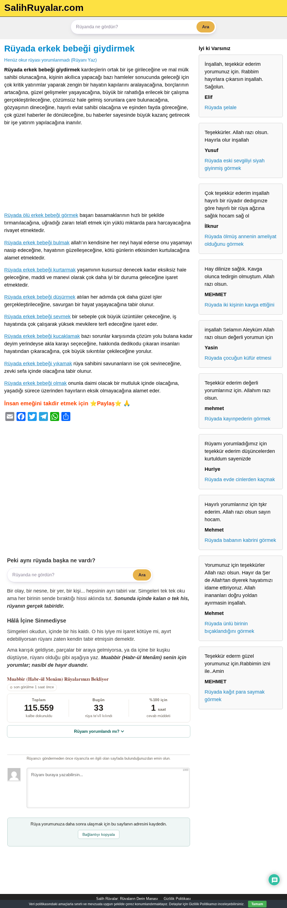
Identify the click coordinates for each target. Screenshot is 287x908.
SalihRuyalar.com (44, 7)
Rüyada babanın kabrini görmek (240, 540)
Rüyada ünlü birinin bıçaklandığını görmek (229, 627)
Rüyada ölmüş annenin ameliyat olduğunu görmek (240, 240)
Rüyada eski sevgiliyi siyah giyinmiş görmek (235, 164)
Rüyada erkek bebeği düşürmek (39, 297)
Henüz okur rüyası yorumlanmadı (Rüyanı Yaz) (50, 59)
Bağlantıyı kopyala (98, 834)
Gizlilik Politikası (177, 899)
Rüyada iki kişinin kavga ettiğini (239, 305)
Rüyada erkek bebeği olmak (35, 383)
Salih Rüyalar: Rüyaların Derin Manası (127, 899)
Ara (205, 26)
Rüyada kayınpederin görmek (237, 419)
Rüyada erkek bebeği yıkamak (38, 363)
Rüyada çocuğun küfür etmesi (238, 358)
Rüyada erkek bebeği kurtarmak (40, 270)
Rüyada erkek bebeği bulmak (37, 242)
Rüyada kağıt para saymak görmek (235, 695)
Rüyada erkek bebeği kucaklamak (42, 336)
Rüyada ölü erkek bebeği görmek (41, 215)
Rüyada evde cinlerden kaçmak (240, 479)
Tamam (257, 904)
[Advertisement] (98, 170)
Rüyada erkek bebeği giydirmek (69, 48)
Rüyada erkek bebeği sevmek (37, 316)
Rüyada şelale (221, 107)
